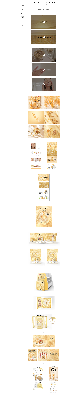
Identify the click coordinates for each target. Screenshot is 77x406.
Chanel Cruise (23, 17)
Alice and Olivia (22, 19)
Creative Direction (23, 4)
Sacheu (22, 12)
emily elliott (22, 1)
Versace (22, 18)
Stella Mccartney (22, 16)
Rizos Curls (23, 11)
